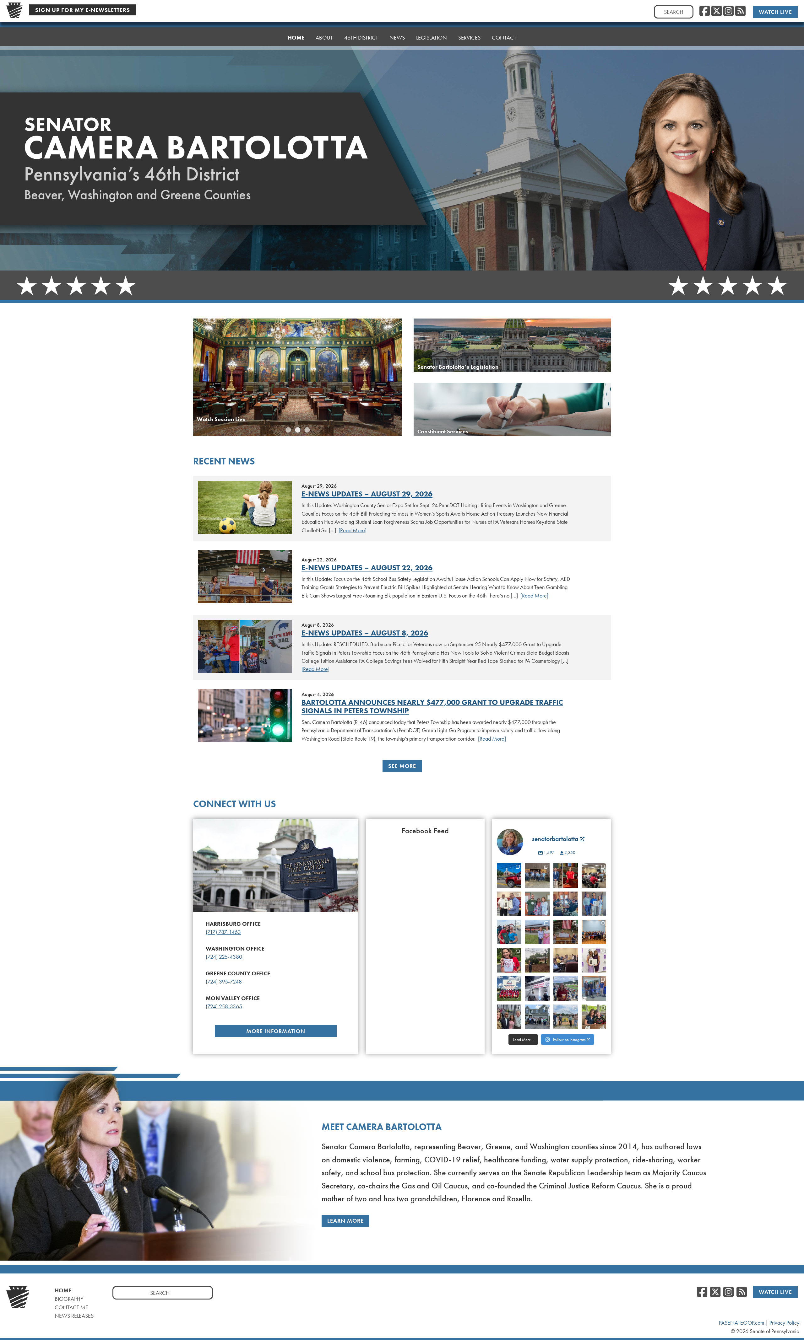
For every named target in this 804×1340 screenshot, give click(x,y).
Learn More (345, 1220)
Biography (69, 1298)
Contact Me (71, 1307)
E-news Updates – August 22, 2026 (367, 567)
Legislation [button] (431, 37)
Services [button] (469, 37)
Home (296, 37)
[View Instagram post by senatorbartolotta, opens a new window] (515, 884)
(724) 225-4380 (224, 956)
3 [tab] (307, 430)
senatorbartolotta (509, 872)
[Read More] (353, 530)
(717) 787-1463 (223, 932)
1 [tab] (288, 430)
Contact (504, 37)
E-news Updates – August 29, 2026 (367, 494)
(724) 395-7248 (224, 981)
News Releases (74, 1315)
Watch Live (775, 11)
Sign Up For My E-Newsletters (82, 9)
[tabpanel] (297, 377)
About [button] (324, 37)
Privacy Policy (784, 1322)
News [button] (397, 37)
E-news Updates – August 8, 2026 (365, 633)
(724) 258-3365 (224, 1006)
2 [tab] (298, 430)
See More (402, 765)
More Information (275, 1031)
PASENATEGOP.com (741, 1322)
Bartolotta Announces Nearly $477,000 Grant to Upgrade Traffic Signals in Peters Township (432, 706)
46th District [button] (361, 37)
